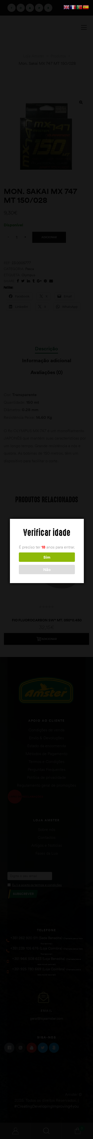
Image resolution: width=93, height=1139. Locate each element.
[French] (73, 6)
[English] (66, 6)
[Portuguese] (79, 6)
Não (47, 569)
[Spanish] (86, 6)
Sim (46, 557)
